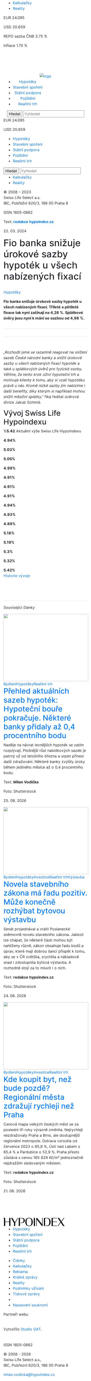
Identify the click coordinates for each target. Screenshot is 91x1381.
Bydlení (10, 684)
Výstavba (76, 877)
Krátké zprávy (25, 1277)
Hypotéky (27, 81)
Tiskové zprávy (26, 1294)
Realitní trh (27, 104)
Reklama (20, 1271)
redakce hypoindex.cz (33, 221)
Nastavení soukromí (30, 1305)
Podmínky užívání (28, 1288)
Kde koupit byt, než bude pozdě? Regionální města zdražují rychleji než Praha (39, 1097)
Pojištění (27, 98)
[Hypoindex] (45, 75)
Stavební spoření (27, 87)
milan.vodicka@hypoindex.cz (29, 1374)
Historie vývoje (17, 575)
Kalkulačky (22, 2)
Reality (19, 8)
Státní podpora (27, 92)
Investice (41, 877)
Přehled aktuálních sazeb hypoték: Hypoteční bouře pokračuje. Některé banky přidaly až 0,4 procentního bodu (39, 713)
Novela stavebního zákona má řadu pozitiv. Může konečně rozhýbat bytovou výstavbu (45, 902)
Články (19, 1260)
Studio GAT (31, 1329)
